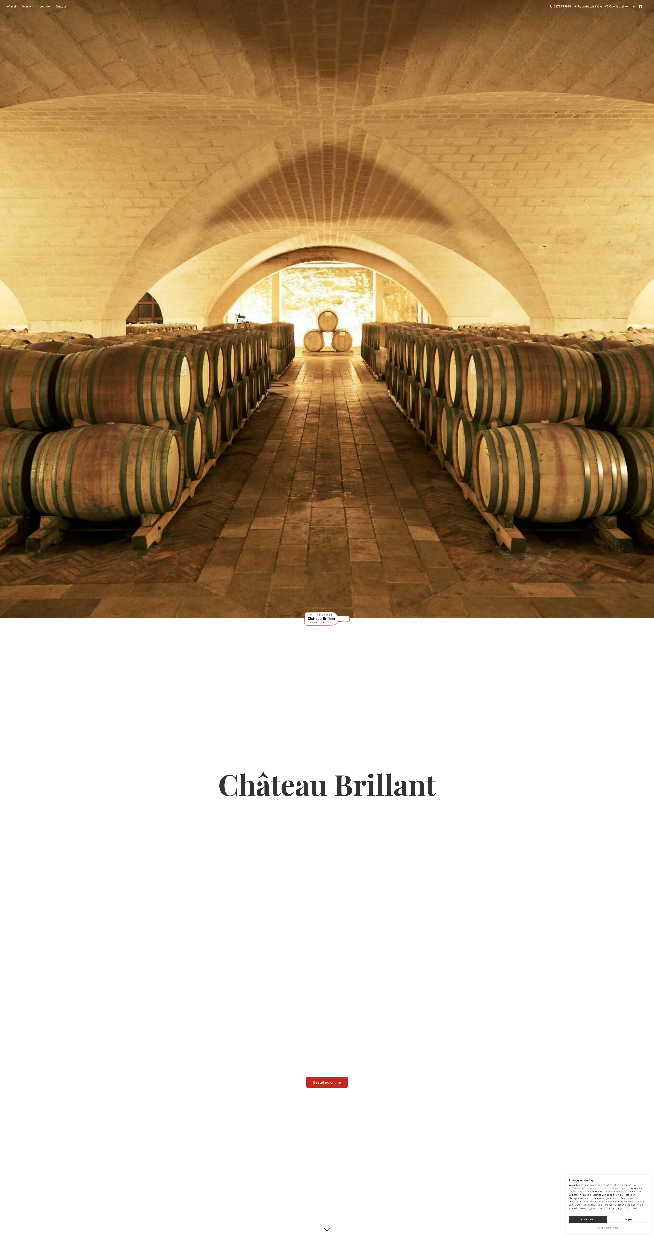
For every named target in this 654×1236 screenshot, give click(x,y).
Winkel (11, 6)
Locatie (45, 6)
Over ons (28, 6)
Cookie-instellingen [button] (608, 1227)
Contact (61, 6)
